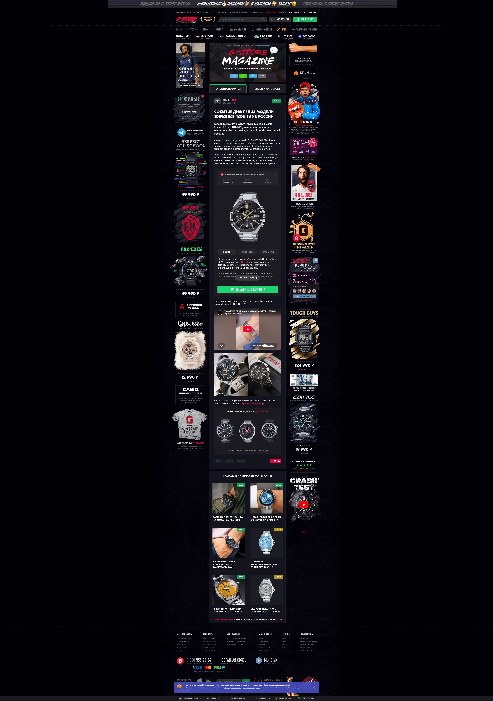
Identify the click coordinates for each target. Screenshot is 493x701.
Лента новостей (230, 88)
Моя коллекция (264, 647)
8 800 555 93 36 (294, 12)
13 (200, 190)
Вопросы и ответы (219, 12)
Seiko (206, 30)
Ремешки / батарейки (307, 644)
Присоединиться (306, 296)
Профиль (262, 644)
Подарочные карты (306, 30)
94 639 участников (300, 286)
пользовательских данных (251, 688)
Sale (284, 30)
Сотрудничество (257, 12)
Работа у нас (181, 644)
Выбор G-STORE (263, 30)
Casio (179, 30)
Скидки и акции (284, 698)
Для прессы (181, 647)
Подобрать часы (306, 647)
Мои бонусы (263, 650)
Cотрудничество (183, 641)
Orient (219, 30)
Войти (261, 638)
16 (203, 289)
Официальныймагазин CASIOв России (208, 19)
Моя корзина (263, 641)
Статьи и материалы (267, 88)
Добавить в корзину (250, 289)
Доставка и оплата (209, 641)
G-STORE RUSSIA (305, 276)
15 (202, 289)
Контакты (282, 12)
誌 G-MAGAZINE (238, 30)
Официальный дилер (183, 12)
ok (245, 681)
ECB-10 (244, 262)
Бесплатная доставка (201, 12)
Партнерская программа (236, 641)
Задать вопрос (305, 638)
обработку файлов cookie (232, 688)
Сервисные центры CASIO (309, 641)
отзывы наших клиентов (273, 681)
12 (198, 190)
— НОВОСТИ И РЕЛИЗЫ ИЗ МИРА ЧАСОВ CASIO (246, 620)
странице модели (251, 404)
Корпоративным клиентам (238, 12)
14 (202, 190)
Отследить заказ (310, 12)
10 (195, 190)
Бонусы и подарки (209, 650)
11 (196, 190)
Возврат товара (208, 647)
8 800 (199, 660)
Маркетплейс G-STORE (235, 644)
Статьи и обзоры (306, 650)
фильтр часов (282, 19)
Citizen (192, 30)
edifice (229, 461)
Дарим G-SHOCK (271, 12)
